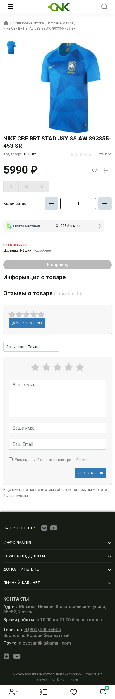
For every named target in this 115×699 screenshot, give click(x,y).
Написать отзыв (29, 323)
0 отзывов (103, 154)
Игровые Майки (60, 23)
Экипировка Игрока (28, 23)
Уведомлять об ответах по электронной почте (51, 460)
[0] (102, 691)
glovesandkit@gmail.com (37, 643)
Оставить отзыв (90, 473)
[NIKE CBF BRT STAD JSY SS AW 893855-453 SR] (10, 47)
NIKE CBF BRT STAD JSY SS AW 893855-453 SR (39, 29)
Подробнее (42, 250)
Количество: (15, 203)
